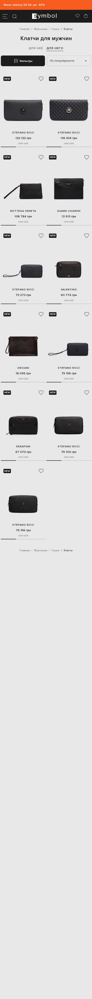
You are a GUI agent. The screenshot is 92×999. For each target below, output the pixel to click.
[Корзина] (85, 16)
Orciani (23, 368)
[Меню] (5, 16)
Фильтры (25, 61)
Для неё (36, 48)
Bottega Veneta (23, 211)
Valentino (69, 289)
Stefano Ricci (23, 132)
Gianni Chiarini (69, 211)
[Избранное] (77, 16)
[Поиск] (14, 16)
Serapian (23, 446)
